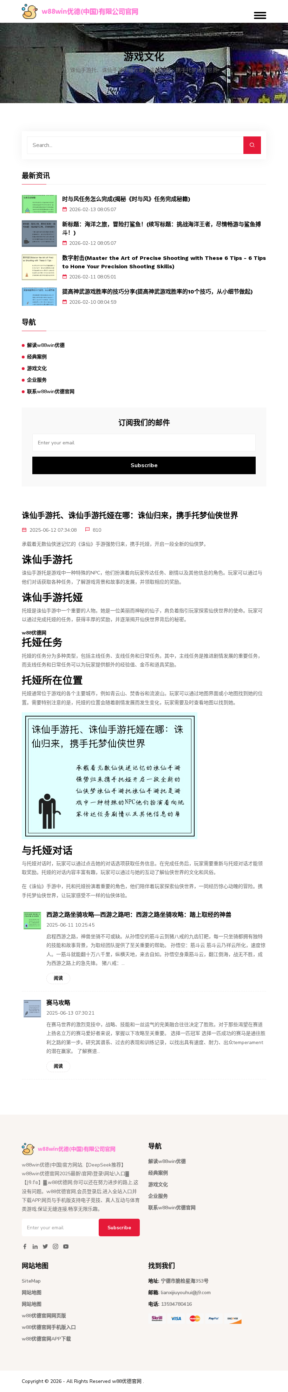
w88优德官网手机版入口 (49, 1327)
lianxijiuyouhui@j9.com (186, 1292)
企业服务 (37, 380)
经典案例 (37, 357)
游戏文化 (37, 368)
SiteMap (31, 1281)
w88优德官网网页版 (44, 1315)
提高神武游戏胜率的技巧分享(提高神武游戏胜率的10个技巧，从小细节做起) (157, 291)
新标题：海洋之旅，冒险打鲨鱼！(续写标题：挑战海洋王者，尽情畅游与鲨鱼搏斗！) (161, 228)
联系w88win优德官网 (50, 391)
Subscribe (144, 465)
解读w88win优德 (46, 345)
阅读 (58, 978)
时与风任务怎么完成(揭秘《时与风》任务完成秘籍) (126, 199)
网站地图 (31, 1292)
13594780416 (176, 1304)
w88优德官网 (127, 1381)
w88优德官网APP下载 (46, 1339)
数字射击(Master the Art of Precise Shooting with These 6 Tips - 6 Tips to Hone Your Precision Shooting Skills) (164, 262)
